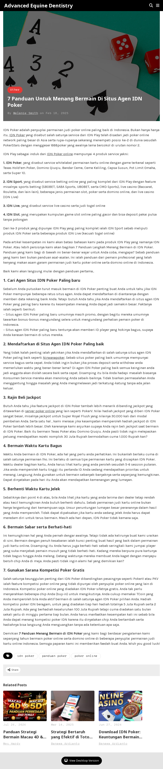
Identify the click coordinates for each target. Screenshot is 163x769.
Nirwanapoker (54, 358)
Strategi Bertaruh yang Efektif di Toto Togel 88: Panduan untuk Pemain (70, 734)
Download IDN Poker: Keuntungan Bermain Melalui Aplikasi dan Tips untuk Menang (120, 734)
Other (15, 90)
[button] (157, 5)
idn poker (25, 656)
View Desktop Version (84, 760)
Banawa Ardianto (65, 744)
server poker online (40, 411)
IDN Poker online (60, 154)
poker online (85, 656)
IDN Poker (17, 135)
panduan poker (54, 656)
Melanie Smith (25, 113)
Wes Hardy (11, 744)
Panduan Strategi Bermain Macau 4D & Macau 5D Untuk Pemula (23, 734)
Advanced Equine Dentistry (38, 5)
